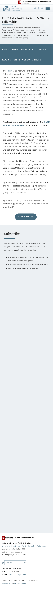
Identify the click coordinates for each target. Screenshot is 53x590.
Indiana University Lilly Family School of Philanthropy (24, 546)
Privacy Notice (20, 583)
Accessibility (7, 583)
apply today (26, 216)
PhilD (9, 70)
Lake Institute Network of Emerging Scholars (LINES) (22, 62)
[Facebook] (38, 8)
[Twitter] (35, 8)
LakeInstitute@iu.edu (17, 574)
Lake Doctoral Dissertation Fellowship (24, 49)
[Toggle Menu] (48, 8)
